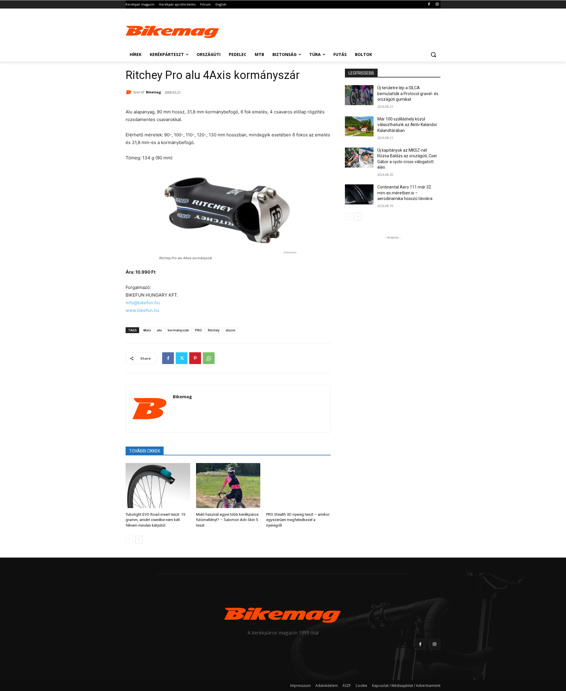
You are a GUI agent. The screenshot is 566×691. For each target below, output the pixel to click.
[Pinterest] (195, 358)
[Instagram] (437, 4)
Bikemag (153, 92)
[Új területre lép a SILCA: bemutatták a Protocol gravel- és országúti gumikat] (359, 95)
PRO (198, 330)
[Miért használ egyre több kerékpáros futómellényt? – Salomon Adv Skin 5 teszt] (228, 485)
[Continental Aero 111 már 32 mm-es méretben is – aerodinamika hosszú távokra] (359, 194)
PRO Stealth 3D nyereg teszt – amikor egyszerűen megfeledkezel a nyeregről (298, 519)
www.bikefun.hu (142, 310)
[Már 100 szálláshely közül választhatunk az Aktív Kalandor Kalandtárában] (359, 126)
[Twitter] (181, 358)
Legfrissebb (361, 73)
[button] (433, 54)
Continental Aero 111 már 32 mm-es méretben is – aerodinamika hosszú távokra (404, 193)
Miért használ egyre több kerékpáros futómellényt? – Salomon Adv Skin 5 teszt (227, 519)
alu (159, 330)
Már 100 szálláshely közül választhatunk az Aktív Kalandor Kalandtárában (407, 125)
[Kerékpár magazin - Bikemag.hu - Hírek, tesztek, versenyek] (173, 30)
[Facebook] (428, 4)
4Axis (147, 330)
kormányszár (178, 330)
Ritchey (214, 330)
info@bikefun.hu (143, 302)
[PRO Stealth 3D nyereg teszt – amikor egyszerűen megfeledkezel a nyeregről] (298, 485)
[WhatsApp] (209, 358)
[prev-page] (129, 539)
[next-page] (138, 539)
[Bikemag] (129, 92)
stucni (230, 330)
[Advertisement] (327, 30)
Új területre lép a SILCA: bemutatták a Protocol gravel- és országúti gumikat (407, 93)
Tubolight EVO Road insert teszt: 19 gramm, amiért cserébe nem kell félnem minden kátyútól (155, 519)
